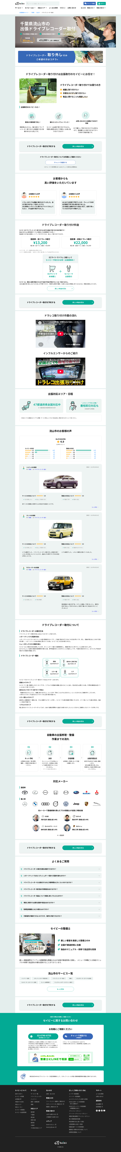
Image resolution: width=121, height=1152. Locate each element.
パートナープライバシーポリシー (78, 1113)
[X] (99, 1111)
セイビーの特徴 (19, 1096)
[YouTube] (104, 1111)
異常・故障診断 (35, 1102)
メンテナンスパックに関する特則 (78, 1099)
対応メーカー (19, 1107)
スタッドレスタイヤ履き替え (41, 978)
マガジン (62, 8)
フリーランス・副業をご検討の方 (55, 1101)
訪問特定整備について (75, 1132)
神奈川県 (33, 1120)
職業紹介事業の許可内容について (78, 1129)
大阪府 (32, 1125)
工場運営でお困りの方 (52, 1117)
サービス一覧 (34, 1094)
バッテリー (34, 1099)
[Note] (97, 1111)
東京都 (32, 1112)
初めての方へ (19, 1094)
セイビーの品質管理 (20, 1112)
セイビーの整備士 (20, 1110)
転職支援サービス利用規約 (76, 1127)
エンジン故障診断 (45, 982)
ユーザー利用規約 (74, 1094)
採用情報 (98, 1107)
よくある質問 (53, 8)
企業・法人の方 (50, 1094)
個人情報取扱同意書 (74, 1119)
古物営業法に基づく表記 (76, 1124)
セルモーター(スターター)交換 (29, 982)
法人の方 (83, 8)
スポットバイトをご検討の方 (54, 1104)
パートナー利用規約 (74, 1096)
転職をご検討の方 (51, 1107)
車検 (70, 978)
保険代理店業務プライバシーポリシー (79, 1116)
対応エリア (18, 1104)
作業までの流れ (19, 1102)
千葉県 (29, 469)
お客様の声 (18, 1099)
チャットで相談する (60, 162)
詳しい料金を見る (78, 146)
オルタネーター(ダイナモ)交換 (83, 978)
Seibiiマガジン (50, 1124)
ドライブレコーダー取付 (40, 469)
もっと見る (94, 507)
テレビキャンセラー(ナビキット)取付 (63, 982)
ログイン (102, 3)
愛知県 (32, 1122)
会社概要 (98, 1104)
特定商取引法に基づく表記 (76, 1121)
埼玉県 (32, 1117)
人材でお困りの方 (51, 1114)
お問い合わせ (72, 8)
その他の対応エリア (36, 1128)
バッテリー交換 (25, 978)
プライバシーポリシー (75, 1111)
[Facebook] (102, 1111)
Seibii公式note (50, 1127)
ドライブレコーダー (36, 1096)
